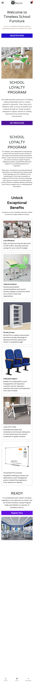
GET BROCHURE (17, 123)
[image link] (17, 2)
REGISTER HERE (17, 35)
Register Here (17, 513)
